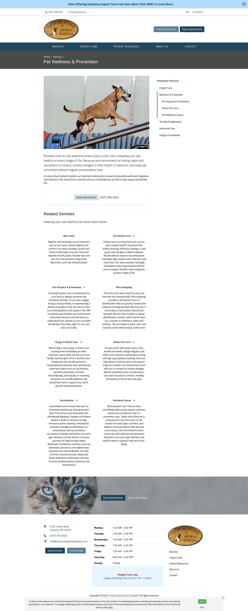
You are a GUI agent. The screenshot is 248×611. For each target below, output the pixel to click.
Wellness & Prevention (171, 94)
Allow (202, 601)
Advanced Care (167, 128)
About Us (162, 46)
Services (58, 46)
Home (47, 56)
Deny (202, 607)
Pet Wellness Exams (172, 115)
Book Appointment (192, 29)
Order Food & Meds (166, 29)
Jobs (187, 12)
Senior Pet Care (170, 108)
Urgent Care (88, 46)
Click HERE (146, 4)
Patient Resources (126, 46)
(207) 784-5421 (109, 197)
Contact (190, 46)
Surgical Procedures (169, 135)
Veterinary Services (168, 80)
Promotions (198, 12)
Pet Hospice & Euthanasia (175, 101)
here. (110, 607)
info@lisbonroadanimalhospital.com (68, 541)
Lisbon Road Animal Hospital (123, 595)
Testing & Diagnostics (170, 121)
